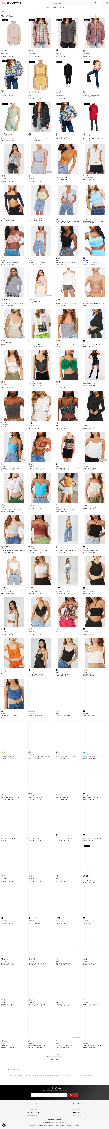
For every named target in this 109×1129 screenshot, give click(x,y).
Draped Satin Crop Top (36, 468)
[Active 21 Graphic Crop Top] (95, 776)
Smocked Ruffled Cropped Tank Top (67, 262)
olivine (34, 959)
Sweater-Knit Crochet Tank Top (9, 715)
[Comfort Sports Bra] (41, 75)
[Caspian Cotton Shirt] (68, 33)
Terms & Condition (59, 1125)
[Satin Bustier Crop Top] (41, 365)
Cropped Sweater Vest (7, 1045)
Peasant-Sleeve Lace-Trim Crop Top (11, 922)
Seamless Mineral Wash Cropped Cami (13, 550)
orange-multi (5, 176)
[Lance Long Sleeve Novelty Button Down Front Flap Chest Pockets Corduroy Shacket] (41, 117)
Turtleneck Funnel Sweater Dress (94, 139)
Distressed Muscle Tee (89, 177)
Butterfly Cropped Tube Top (38, 550)
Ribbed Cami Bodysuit (7, 342)
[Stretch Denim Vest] (68, 983)
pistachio (2, 876)
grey (2, 300)
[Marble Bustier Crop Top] (68, 406)
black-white (84, 423)
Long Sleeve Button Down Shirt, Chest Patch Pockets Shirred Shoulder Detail (40, 55)
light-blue (5, 959)
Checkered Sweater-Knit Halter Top (92, 221)
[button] (101, 16)
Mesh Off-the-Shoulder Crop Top (65, 592)
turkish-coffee (59, 300)
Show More (54, 1060)
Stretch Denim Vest (61, 1004)
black (57, 258)
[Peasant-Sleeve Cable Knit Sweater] (41, 942)
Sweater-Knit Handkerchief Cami (64, 715)
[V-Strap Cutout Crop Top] (41, 241)
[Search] (95, 3)
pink (7, 588)
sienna (32, 629)
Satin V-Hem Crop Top (9, 386)
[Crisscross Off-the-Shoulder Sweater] (68, 282)
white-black (84, 711)
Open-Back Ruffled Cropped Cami (37, 592)
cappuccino (57, 959)
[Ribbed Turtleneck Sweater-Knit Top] (13, 282)
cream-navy (84, 918)
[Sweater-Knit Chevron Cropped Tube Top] (95, 612)
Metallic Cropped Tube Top (8, 880)
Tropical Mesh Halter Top (63, 633)
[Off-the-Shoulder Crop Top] (41, 859)
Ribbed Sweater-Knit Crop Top (9, 592)
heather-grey (29, 176)
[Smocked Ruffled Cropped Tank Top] (68, 241)
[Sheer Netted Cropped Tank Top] (13, 653)
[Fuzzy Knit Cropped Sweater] (41, 901)
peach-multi (2, 258)
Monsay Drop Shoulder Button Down (93, 881)
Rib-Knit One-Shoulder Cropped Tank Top (67, 550)
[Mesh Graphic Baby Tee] (68, 776)
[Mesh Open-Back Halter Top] (41, 612)
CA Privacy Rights (43, 1125)
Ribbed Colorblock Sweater (90, 922)
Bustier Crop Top (5, 424)
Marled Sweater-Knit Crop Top (67, 221)
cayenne (2, 794)
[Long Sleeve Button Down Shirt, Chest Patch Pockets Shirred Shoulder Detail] (41, 33)
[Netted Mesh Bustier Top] (41, 776)
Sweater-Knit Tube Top (89, 963)
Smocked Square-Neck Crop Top (10, 797)
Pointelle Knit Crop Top (62, 177)
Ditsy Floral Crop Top (34, 301)
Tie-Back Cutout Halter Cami (36, 674)
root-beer (29, 959)
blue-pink (2, 464)
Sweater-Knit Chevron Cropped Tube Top (94, 633)
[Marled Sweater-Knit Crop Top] (68, 200)
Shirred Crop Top (87, 674)
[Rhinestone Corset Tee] (95, 365)
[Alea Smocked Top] (13, 74)
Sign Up (72, 1095)
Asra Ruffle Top (62, 137)
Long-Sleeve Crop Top (7, 219)
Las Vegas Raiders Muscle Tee (36, 1045)
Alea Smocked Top (8, 94)
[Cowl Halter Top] (95, 447)
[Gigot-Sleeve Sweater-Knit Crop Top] (68, 901)
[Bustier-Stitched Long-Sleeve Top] (95, 406)
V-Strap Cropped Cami (34, 839)
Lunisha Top (91, 95)
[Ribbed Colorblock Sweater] (95, 901)
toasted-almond (2, 835)
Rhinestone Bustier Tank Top (38, 427)
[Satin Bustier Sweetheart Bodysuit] (41, 488)
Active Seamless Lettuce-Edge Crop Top (39, 180)
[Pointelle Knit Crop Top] (68, 159)
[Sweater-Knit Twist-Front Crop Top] (95, 818)
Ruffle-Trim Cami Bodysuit (63, 674)
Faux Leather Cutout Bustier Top (94, 303)
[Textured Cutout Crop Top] (13, 488)
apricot (57, 505)
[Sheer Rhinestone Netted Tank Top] (68, 447)
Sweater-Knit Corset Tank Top (36, 1004)
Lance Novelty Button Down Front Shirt (93, 55)
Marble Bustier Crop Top (66, 427)
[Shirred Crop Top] (95, 653)
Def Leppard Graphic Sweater (64, 880)
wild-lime (2, 752)
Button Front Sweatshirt (10, 55)
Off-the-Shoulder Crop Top (36, 880)
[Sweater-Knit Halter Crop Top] (95, 529)
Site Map (77, 1125)
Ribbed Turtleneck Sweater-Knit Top (13, 303)
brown (59, 341)
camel (29, 464)
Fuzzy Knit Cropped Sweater (36, 922)
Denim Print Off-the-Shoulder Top (65, 1045)
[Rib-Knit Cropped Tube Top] (41, 694)
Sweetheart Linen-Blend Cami (36, 219)
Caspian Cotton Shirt (63, 55)
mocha (7, 300)
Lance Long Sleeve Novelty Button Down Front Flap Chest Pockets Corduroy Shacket (40, 139)
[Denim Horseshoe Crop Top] (95, 983)
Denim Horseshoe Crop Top (90, 1004)
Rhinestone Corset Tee (89, 383)
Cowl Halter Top (89, 468)
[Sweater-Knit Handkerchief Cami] (68, 694)
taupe (34, 711)
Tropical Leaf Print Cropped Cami (10, 262)
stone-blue (37, 918)
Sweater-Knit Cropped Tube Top (92, 715)
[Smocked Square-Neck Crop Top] (13, 776)
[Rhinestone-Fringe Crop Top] (95, 323)
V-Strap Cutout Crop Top (37, 262)
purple (84, 794)
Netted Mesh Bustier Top (35, 797)
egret (32, 959)
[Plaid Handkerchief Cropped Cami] (95, 488)
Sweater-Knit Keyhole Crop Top (64, 839)
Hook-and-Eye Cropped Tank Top (10, 633)
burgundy (86, 959)
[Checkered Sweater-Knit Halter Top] (95, 200)
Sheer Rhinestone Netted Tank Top (67, 468)
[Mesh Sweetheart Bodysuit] (13, 447)
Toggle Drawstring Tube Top (9, 756)
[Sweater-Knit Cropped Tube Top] (95, 694)
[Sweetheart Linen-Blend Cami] (41, 200)
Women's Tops (10, 11)
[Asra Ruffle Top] (68, 117)
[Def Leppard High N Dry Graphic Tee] (41, 323)
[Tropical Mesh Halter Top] (68, 612)
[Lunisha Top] (95, 75)
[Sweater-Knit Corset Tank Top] (41, 983)
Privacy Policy (33, 1125)
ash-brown (29, 1000)
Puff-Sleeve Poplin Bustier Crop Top (65, 756)
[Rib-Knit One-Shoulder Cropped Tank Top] (68, 529)
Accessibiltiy (70, 1125)
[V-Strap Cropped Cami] (41, 818)
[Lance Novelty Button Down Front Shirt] (95, 33)
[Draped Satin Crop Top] (41, 447)
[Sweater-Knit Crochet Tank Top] (13, 694)
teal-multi (2, 176)
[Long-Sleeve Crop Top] (13, 200)
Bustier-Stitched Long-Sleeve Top (92, 427)
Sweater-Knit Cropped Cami (66, 509)
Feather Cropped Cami (64, 386)
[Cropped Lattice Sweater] (13, 983)
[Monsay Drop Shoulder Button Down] (95, 859)
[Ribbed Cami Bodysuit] (13, 323)
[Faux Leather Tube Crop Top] (68, 942)
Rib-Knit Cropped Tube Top (35, 715)
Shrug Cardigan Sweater (8, 963)
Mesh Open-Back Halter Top (36, 633)
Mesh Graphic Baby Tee (62, 797)
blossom (34, 918)
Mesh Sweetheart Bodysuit (11, 468)
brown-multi (57, 629)
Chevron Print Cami (9, 180)
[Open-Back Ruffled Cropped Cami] (41, 571)
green (5, 505)
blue (84, 258)
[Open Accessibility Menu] (4, 1125)
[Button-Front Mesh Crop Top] (95, 571)
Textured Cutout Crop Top (10, 509)
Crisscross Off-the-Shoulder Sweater (66, 303)
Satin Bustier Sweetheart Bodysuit (37, 507)
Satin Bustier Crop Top (34, 383)
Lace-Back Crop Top (90, 262)
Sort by (91, 16)
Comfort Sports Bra (36, 97)
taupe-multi (29, 341)
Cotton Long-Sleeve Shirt (90, 756)
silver (5, 876)
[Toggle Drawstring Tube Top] (13, 735)
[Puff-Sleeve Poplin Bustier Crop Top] (68, 735)
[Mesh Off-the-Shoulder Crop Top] (68, 571)
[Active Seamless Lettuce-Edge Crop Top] (41, 159)
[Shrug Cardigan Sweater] (13, 942)
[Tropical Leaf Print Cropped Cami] (13, 241)
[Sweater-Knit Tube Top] (95, 942)
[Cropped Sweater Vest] (13, 1024)
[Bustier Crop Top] (13, 406)
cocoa (84, 300)
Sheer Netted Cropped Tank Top (10, 672)
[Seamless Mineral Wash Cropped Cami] (13, 529)
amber (9, 300)
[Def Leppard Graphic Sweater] (68, 859)
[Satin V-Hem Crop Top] (13, 365)
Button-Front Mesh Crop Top (90, 592)
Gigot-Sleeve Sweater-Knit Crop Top (66, 922)
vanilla (2, 382)
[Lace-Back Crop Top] (95, 241)
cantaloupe (86, 670)
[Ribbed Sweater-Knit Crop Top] (13, 571)
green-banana (59, 711)
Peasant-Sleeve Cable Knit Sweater (38, 963)
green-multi (57, 423)
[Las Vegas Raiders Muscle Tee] (41, 1024)
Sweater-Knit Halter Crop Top (91, 550)
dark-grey (7, 959)
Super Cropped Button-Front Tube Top (38, 756)
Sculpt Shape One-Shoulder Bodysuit (11, 839)
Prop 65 (51, 1125)
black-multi (57, 876)
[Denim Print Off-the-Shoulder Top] (68, 1024)
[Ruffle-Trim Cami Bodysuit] (68, 653)
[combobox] (73, 3)
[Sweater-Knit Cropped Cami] (68, 488)
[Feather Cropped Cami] (68, 365)
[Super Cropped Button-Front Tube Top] (41, 735)
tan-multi (57, 794)
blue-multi (57, 217)
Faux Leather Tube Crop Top (63, 963)
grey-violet (5, 547)
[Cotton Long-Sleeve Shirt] (95, 735)
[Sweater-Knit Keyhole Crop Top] (68, 818)
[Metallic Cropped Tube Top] (13, 859)
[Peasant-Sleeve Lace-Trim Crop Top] (13, 901)
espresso (57, 918)
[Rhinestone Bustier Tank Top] (41, 406)
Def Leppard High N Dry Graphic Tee (38, 345)
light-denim (84, 1000)
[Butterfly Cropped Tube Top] (41, 529)
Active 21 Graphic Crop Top (90, 797)
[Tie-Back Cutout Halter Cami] (41, 653)
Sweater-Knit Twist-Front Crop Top (92, 839)
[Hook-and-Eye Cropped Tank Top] (13, 612)
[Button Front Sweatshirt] (13, 33)
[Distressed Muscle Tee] (95, 159)
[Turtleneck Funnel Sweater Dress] (95, 117)
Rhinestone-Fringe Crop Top (92, 345)
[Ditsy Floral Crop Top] (41, 282)
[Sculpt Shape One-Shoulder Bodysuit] (13, 818)
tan (29, 752)
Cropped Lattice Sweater (8, 1004)
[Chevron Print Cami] (13, 159)
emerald (57, 382)
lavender (32, 464)
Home (2, 11)
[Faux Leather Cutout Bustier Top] (95, 282)
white (29, 258)
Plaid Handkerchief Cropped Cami (92, 507)
